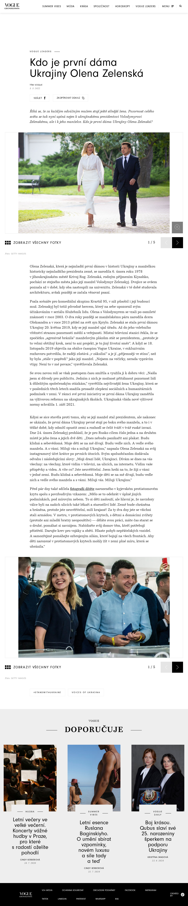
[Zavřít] (184, 902)
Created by (174, 894)
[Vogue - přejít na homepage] (12, 6)
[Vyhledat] (180, 6)
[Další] (177, 242)
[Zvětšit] (177, 227)
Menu (166, 6)
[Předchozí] (166, 242)
